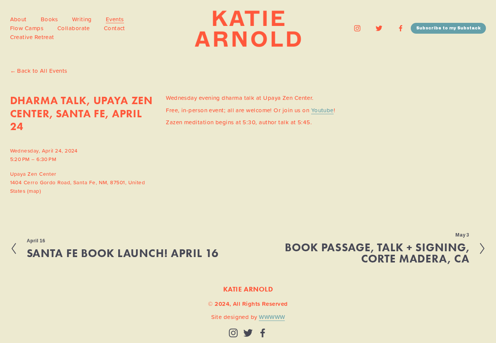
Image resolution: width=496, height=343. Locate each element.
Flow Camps (27, 28)
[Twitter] (379, 28)
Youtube (322, 110)
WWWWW (272, 317)
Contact (114, 28)
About (18, 19)
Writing (82, 19)
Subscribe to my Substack (448, 28)
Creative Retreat (32, 37)
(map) (34, 190)
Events (115, 19)
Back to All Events (42, 71)
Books (49, 19)
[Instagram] (357, 28)
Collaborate (73, 28)
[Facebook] (401, 28)
